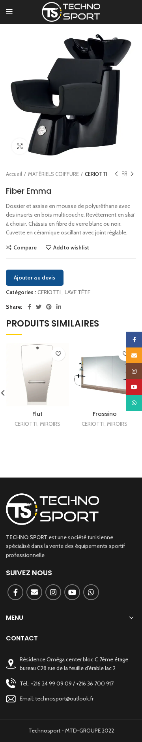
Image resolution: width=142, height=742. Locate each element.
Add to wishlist (71, 247)
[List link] (71, 683)
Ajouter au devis (35, 277)
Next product (132, 174)
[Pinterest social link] (49, 307)
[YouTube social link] (72, 592)
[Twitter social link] (39, 307)
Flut (37, 414)
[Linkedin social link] (59, 307)
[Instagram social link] (53, 592)
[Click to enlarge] (20, 146)
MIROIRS (50, 424)
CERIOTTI (96, 174)
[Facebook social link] (29, 307)
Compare (25, 247)
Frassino (105, 414)
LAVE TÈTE (77, 292)
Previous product (116, 174)
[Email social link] (34, 592)
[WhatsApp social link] (91, 592)
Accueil (14, 174)
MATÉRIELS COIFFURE (53, 174)
